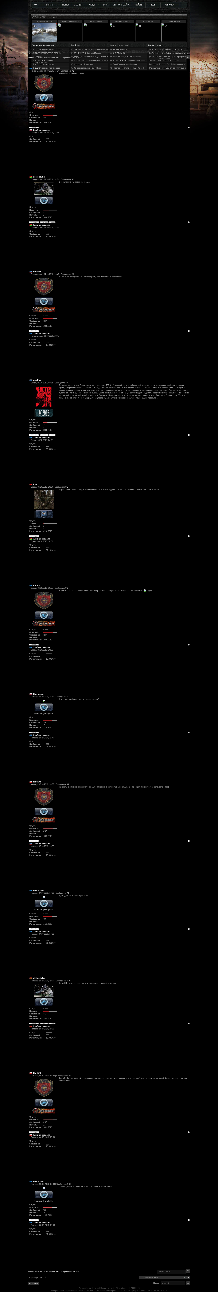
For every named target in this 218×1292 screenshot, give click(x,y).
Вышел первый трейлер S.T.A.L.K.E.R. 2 (167, 49)
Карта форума (139, 1290)
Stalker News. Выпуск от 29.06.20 (165, 61)
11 (43, 120)
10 (69, 981)
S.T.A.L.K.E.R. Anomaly (43, 61)
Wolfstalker (94, 1288)
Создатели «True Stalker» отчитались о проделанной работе (177, 68)
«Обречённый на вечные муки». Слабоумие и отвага (95, 61)
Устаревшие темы (52, 1271)
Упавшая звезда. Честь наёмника (126, 57)
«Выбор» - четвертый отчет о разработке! (169, 53)
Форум (31, 58)
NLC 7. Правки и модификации (47, 68)
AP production (122, 1288)
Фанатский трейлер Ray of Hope (87, 68)
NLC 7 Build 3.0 (118, 53)
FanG (112, 1288)
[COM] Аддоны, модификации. (125, 64)
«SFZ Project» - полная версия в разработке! (169, 57)
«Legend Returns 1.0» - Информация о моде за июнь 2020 (175, 64)
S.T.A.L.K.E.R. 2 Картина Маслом (87, 53)
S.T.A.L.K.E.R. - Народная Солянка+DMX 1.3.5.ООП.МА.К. (136, 61)
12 (44, 725)
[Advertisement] (124, 155)
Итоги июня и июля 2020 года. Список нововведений (95, 57)
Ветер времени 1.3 (120, 49)
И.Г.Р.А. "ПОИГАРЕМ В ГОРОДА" (47, 53)
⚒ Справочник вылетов (44, 64)
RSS (150, 1290)
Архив (39, 1271)
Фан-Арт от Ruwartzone (83, 64)
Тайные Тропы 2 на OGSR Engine (48, 49)
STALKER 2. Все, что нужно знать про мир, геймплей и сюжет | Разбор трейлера (107, 49)
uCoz (165, 1290)
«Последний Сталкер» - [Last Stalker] (128, 68)
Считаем (38, 57)
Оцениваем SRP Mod (71, 1271)
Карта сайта (126, 1290)
